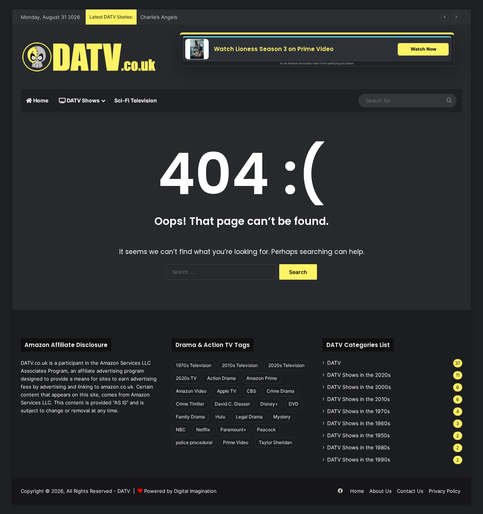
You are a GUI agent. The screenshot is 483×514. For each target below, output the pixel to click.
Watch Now (423, 49)
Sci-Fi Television (135, 100)
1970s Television (193, 365)
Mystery (282, 417)
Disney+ (269, 404)
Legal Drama (249, 417)
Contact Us (410, 491)
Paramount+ (233, 429)
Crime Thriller (190, 404)
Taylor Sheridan (275, 442)
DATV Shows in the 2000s (359, 387)
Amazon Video (191, 391)
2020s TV (186, 378)
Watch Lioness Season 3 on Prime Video (274, 49)
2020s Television (286, 365)
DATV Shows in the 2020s (359, 375)
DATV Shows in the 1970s (358, 411)
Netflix (203, 429)
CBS (251, 391)
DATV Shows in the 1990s (358, 460)
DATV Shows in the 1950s (358, 435)
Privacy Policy (444, 491)
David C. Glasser (232, 404)
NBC (181, 429)
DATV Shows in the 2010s (358, 399)
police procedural (194, 442)
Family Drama (190, 417)
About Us (380, 491)
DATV (334, 363)
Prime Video (235, 442)
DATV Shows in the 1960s (358, 423)
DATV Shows (83, 100)
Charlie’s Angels (158, 17)
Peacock (266, 429)
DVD (293, 404)
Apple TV (226, 391)
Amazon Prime (261, 378)
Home (40, 100)
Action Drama (221, 378)
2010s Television (240, 365)
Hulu (220, 417)
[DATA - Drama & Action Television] (89, 57)
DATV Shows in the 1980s (358, 447)
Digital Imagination (195, 491)
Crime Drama (280, 391)
